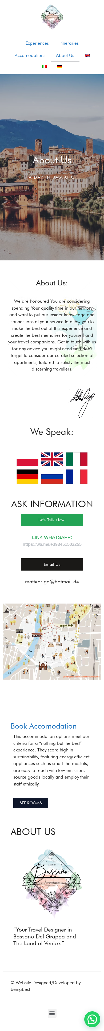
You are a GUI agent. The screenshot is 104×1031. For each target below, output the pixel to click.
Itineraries (69, 43)
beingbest (20, 989)
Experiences (37, 43)
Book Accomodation (44, 725)
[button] (52, 1013)
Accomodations (30, 55)
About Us (65, 55)
